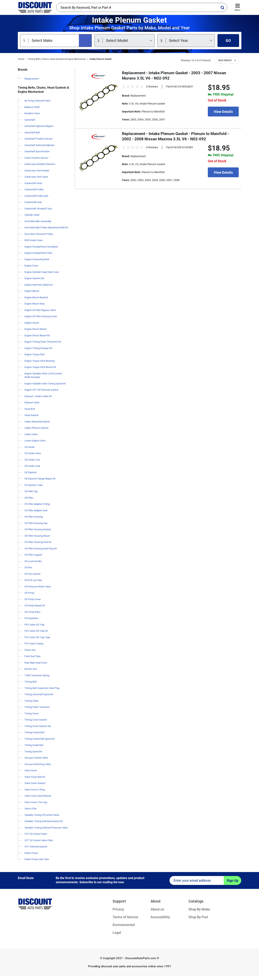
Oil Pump (29, 592)
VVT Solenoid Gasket (35, 846)
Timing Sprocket (33, 751)
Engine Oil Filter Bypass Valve (40, 310)
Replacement (31, 78)
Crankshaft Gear (33, 183)
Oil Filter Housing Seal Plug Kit (40, 548)
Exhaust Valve (31, 402)
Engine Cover (31, 265)
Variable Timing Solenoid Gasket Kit (43, 821)
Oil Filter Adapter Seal (35, 510)
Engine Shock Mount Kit (37, 335)
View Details (223, 112)
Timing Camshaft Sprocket (38, 694)
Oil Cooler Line (32, 459)
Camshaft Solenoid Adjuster (39, 145)
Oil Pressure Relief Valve (37, 586)
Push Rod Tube (32, 656)
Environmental (124, 925)
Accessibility (160, 917)
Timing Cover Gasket (35, 719)
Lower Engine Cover (35, 440)
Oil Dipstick (30, 472)
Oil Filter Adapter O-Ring (37, 504)
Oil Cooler (29, 447)
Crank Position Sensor (36, 157)
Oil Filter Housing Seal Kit (37, 542)
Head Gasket (31, 415)
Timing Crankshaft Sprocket (39, 738)
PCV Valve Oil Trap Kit (36, 630)
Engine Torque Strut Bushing (39, 360)
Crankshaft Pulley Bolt (36, 195)
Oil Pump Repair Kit (34, 605)
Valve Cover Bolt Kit (34, 776)
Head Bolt (29, 409)
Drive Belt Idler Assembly (37, 221)
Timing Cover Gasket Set (37, 726)
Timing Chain (31, 700)
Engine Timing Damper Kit (38, 348)
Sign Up (232, 880)
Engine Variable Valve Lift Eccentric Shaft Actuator (43, 375)
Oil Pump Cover (32, 599)
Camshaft (29, 119)
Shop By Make (199, 909)
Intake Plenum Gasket (100, 59)
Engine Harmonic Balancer (38, 284)
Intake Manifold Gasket (37, 421)
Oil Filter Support (33, 554)
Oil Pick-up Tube (33, 580)
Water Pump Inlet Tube (36, 859)
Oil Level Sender (33, 561)
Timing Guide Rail (33, 745)
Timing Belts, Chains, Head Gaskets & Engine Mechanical (57, 59)
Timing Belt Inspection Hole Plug (41, 688)
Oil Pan (28, 567)
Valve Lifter (30, 808)
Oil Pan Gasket (32, 573)
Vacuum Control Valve (36, 757)
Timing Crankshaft (34, 732)
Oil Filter (28, 497)
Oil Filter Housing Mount (37, 535)
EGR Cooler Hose (33, 240)
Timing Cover (31, 713)
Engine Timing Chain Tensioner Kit (42, 341)
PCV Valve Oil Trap (34, 624)
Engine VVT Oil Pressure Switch (41, 389)
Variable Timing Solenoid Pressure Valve (46, 827)
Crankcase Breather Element (39, 164)
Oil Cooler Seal (32, 466)
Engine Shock (31, 322)
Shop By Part (198, 917)
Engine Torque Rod (34, 354)
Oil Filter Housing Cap (35, 523)
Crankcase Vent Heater (36, 170)
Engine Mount (31, 291)
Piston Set (29, 650)
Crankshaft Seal (33, 202)
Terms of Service (125, 917)
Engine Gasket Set (34, 278)
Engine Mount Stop (34, 303)
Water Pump (31, 853)
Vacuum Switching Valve (37, 764)
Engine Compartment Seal (38, 252)
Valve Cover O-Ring (34, 789)
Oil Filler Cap (31, 491)
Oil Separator (31, 618)
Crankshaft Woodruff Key (38, 208)
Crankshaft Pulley (33, 189)
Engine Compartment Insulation (41, 246)
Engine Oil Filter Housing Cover (40, 316)
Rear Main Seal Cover (35, 662)
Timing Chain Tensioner (37, 707)
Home (21, 59)
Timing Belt (30, 681)
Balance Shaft (32, 107)
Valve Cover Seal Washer (37, 795)
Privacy (118, 909)
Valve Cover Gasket (34, 783)
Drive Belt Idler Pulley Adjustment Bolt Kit (46, 227)
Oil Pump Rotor (32, 612)
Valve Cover (30, 770)
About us (157, 909)
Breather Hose (32, 113)
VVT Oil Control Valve (35, 833)
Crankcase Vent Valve (36, 176)
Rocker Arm (30, 669)
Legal (117, 933)
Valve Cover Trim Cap (35, 802)
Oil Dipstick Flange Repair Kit (39, 478)
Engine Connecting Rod (36, 259)
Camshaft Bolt (32, 132)
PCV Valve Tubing (33, 643)
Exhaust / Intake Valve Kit (38, 396)
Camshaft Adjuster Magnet (38, 126)
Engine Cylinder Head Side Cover (41, 272)
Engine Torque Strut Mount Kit (40, 367)
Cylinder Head (31, 214)
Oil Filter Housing (33, 516)
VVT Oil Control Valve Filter (38, 840)
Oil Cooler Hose (32, 453)
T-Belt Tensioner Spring (36, 675)
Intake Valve (31, 434)
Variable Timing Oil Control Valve (41, 815)
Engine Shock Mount (35, 329)
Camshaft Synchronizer (36, 151)
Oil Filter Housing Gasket (37, 529)
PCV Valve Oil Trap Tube (37, 637)
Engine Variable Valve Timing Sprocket (45, 383)
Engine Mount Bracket (36, 297)
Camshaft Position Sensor (38, 138)
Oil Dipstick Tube (33, 485)
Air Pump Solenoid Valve (37, 100)
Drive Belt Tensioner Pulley (38, 234)
